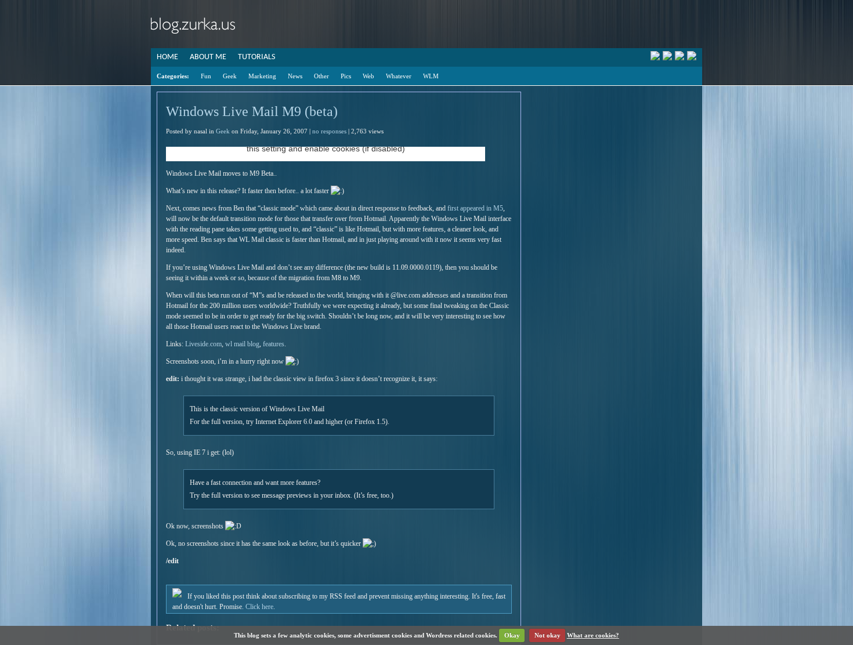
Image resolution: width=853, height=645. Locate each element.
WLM (431, 76)
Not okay (547, 635)
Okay (512, 635)
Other (321, 76)
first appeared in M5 (475, 208)
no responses (329, 131)
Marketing (262, 76)
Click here (259, 607)
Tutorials (256, 57)
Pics (346, 76)
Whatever (398, 76)
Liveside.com (203, 344)
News (295, 76)
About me (208, 57)
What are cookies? (593, 635)
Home (167, 57)
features (273, 344)
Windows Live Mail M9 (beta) (252, 111)
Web (368, 76)
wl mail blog (242, 344)
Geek (230, 76)
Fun (206, 76)
